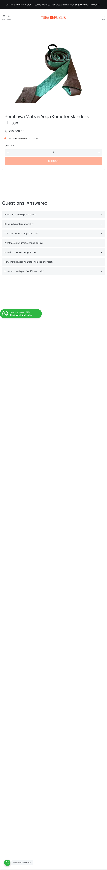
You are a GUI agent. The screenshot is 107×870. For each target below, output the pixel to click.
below (66, 4)
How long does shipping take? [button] (20, 214)
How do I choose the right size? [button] (20, 252)
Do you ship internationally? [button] (19, 223)
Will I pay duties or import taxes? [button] (21, 233)
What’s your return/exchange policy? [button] (23, 242)
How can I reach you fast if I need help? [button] (24, 271)
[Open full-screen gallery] (53, 65)
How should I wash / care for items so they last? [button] (28, 261)
